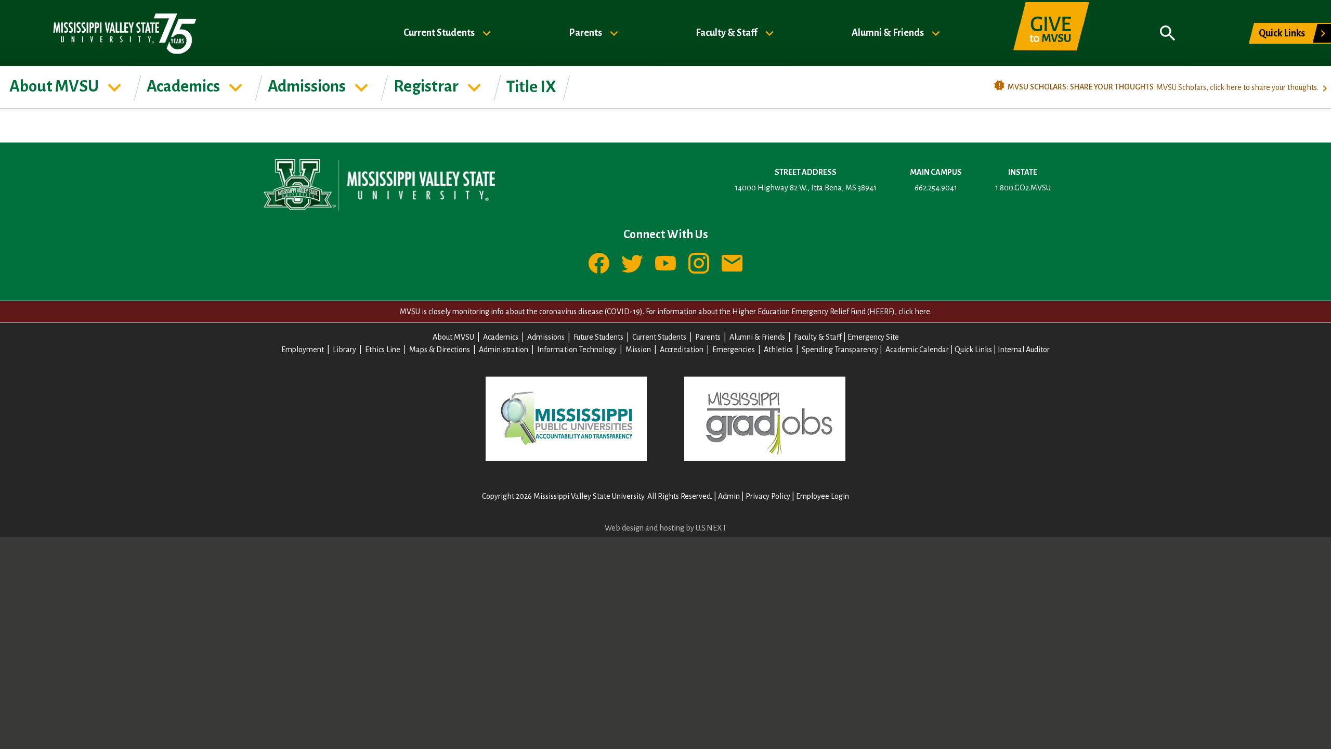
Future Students (598, 337)
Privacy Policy (768, 496)
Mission (638, 349)
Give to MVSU (1051, 33)
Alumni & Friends (888, 32)
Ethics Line (382, 349)
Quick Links (1282, 33)
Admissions (308, 86)
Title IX (531, 87)
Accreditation (681, 349)
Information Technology (577, 349)
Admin (729, 496)
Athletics (778, 349)
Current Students (439, 32)
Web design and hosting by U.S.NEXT (665, 528)
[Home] (124, 33)
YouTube (665, 263)
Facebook (598, 263)
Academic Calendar (917, 349)
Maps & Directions (439, 349)
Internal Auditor (1024, 349)
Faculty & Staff (727, 32)
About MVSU (55, 86)
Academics (185, 86)
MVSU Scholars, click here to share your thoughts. (1237, 87)
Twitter (632, 263)
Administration (503, 349)
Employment (302, 349)
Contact (732, 263)
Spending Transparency (840, 349)
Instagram (698, 263)
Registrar (427, 86)
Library (344, 349)
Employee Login (822, 496)
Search (1167, 33)
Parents (586, 32)
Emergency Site (873, 337)
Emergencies (733, 349)
